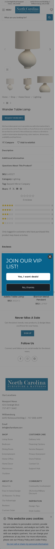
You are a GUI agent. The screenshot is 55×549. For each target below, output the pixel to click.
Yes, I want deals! (28, 276)
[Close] (50, 256)
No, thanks (28, 287)
